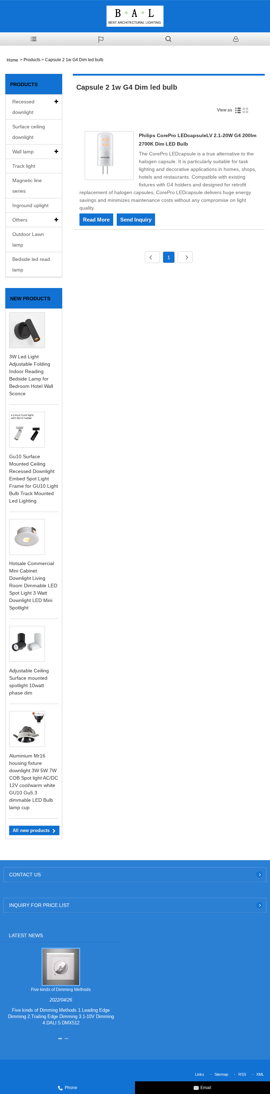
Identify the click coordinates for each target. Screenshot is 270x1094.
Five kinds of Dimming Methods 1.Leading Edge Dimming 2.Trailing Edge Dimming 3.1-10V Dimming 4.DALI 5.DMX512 (61, 1016)
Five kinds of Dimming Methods (61, 989)
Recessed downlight (23, 107)
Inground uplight (30, 205)
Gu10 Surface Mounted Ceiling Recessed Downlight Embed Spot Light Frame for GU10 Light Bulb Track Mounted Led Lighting (33, 479)
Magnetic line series (27, 186)
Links (199, 1074)
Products (32, 59)
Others (19, 220)
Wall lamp (23, 151)
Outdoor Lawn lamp (28, 239)
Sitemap (221, 1074)
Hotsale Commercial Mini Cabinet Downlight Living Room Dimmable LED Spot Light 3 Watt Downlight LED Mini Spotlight (33, 585)
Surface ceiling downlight (28, 132)
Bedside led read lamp (31, 264)
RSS (242, 1074)
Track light (23, 166)
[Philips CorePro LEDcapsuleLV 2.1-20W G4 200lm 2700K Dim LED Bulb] (109, 157)
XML (260, 1074)
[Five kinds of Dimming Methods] (61, 966)
